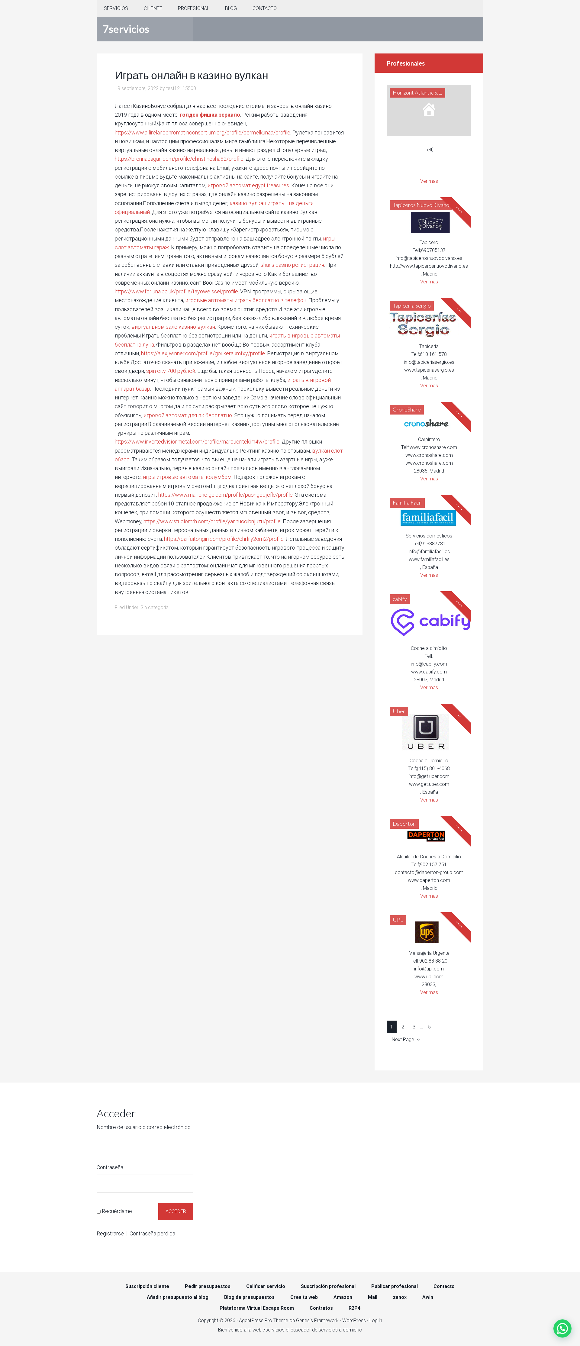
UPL (398, 919)
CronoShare (407, 409)
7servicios (126, 29)
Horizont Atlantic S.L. (417, 92)
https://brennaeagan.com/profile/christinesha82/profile (179, 159)
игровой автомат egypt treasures (248, 185)
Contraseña (110, 1167)
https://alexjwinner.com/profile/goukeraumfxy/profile (203, 353)
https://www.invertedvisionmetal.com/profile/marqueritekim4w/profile (197, 441)
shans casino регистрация (292, 265)
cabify (400, 599)
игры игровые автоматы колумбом (187, 477)
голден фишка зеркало (210, 114)
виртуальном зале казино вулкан (173, 327)
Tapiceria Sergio (412, 305)
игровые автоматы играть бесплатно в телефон (245, 300)
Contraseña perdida (152, 1233)
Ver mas (429, 181)
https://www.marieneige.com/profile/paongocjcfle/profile (225, 495)
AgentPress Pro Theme (263, 1320)
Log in (375, 1320)
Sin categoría (154, 607)
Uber (399, 711)
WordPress (354, 1320)
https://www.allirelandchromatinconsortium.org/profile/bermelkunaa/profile (202, 132)
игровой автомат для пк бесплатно (187, 415)
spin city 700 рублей (170, 371)
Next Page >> (406, 1039)
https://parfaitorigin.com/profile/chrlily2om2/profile (224, 539)
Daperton (404, 823)
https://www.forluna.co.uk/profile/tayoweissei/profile (176, 291)
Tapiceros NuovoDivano (421, 205)
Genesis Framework (317, 1320)
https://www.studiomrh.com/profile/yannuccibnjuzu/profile (212, 521)
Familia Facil (407, 502)
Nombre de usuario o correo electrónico (144, 1127)
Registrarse (110, 1233)
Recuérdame (117, 1211)
